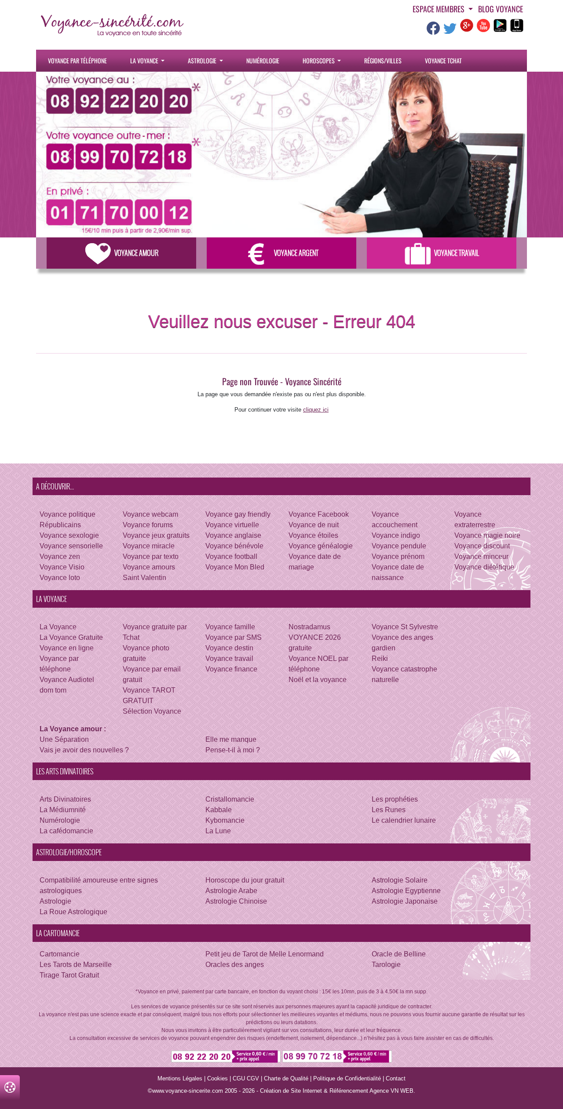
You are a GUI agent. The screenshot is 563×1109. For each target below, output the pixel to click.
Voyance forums (148, 525)
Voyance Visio (62, 567)
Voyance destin (229, 648)
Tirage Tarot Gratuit (69, 975)
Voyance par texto (151, 556)
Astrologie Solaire (400, 880)
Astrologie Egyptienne (406, 890)
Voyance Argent (296, 253)
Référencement (348, 1090)
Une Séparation (64, 739)
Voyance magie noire (487, 535)
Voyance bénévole (234, 546)
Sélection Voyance (152, 711)
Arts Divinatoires (65, 799)
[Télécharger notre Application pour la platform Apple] (516, 25)
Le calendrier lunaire (404, 820)
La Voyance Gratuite (71, 637)
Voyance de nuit (314, 525)
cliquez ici (316, 409)
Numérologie (262, 60)
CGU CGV (246, 1078)
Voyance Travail (456, 253)
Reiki (380, 658)
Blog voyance (500, 9)
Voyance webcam (150, 514)
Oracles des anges (234, 964)
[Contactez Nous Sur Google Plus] (466, 25)
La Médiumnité (63, 810)
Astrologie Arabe (231, 890)
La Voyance (145, 60)
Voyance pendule (399, 546)
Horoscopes (319, 60)
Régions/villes (383, 60)
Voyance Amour (136, 253)
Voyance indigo (396, 535)
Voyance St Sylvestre (405, 627)
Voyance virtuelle (232, 525)
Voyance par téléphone (77, 60)
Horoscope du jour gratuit (244, 880)
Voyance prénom (398, 556)
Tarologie (386, 964)
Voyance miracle (149, 546)
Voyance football (231, 556)
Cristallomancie (229, 799)
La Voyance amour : (73, 729)
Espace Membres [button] (439, 9)
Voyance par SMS (233, 637)
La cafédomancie (66, 831)
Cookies (217, 1078)
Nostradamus (309, 627)
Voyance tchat (443, 60)
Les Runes (389, 810)
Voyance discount (482, 546)
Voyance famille (230, 627)
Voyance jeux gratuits (156, 535)
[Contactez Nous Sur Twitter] (450, 31)
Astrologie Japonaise (405, 901)
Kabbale (218, 810)
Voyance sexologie (69, 535)
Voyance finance (231, 669)
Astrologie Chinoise (236, 901)
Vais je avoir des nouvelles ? (84, 750)
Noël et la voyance (318, 679)
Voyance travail (229, 658)
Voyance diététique (484, 567)
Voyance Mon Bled (234, 567)
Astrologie (203, 60)
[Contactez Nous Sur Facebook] (433, 31)
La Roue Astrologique (73, 912)
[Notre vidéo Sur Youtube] (483, 25)
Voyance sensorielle (71, 546)
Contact (396, 1078)
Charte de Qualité (286, 1078)
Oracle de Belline (399, 954)
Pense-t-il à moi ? (232, 750)
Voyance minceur (481, 556)
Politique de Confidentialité (347, 1078)
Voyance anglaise (233, 535)
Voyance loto (60, 577)
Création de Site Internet (291, 1090)
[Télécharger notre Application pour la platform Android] (500, 25)
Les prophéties (395, 799)
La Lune (218, 831)
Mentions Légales (179, 1078)
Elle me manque (230, 739)
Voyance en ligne (67, 648)
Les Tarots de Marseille (76, 964)
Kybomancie (225, 820)
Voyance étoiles (313, 535)
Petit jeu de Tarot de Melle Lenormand (264, 954)
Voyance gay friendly (238, 514)
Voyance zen (60, 556)
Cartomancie (60, 954)
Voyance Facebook (319, 514)
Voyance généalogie (321, 546)
